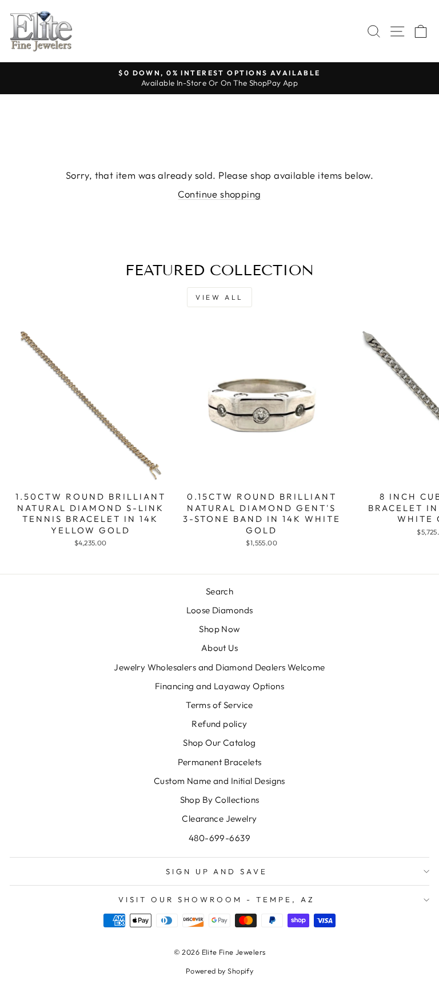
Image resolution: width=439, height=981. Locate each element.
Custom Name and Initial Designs (219, 780)
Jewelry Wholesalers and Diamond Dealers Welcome (219, 667)
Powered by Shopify (219, 970)
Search (219, 591)
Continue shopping (219, 194)
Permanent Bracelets (220, 762)
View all (219, 297)
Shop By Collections (220, 799)
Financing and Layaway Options (219, 686)
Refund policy (219, 723)
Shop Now (219, 629)
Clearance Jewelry (219, 818)
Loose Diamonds (219, 610)
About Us (219, 647)
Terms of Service (219, 704)
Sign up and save (217, 871)
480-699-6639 (219, 838)
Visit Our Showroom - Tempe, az (216, 899)
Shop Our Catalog (219, 742)
